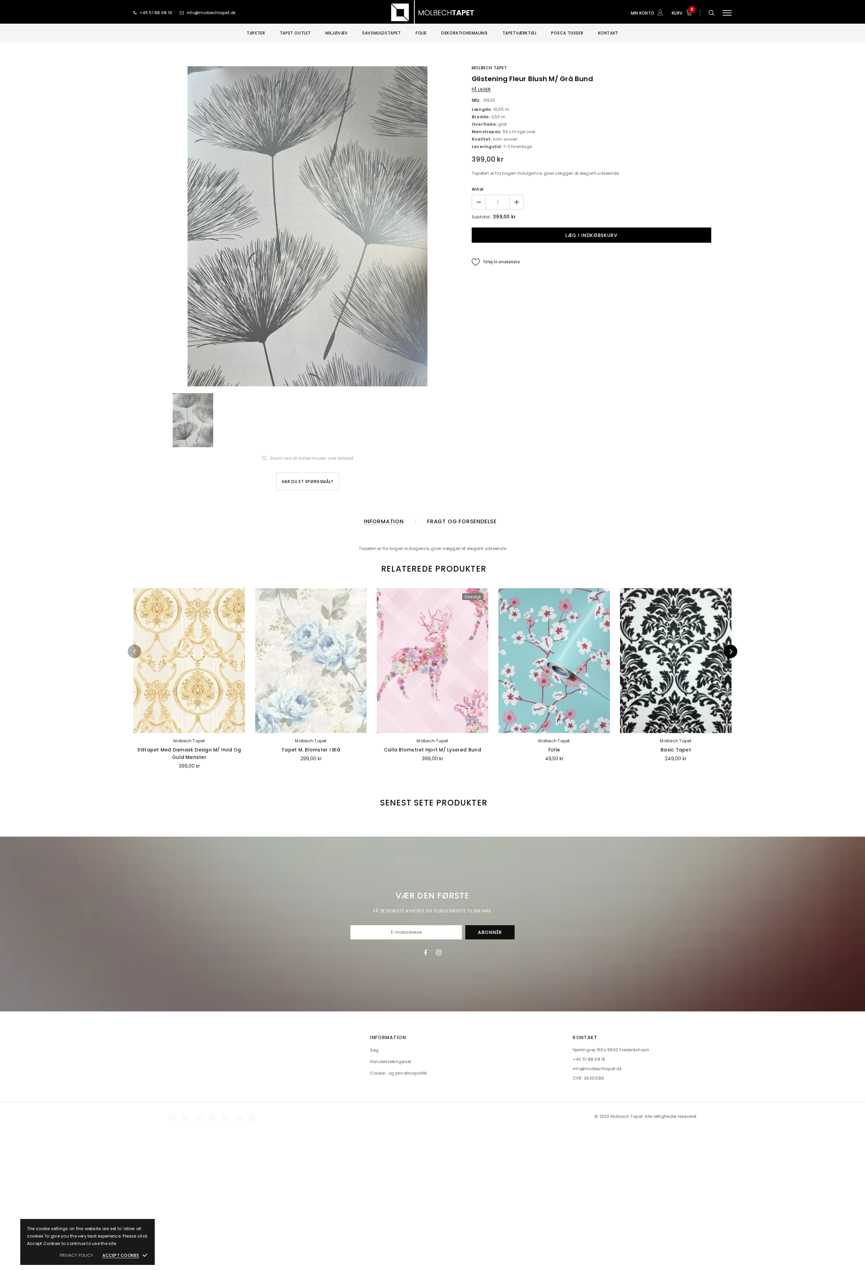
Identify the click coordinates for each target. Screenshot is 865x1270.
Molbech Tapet (489, 68)
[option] (307, 226)
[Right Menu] (727, 13)
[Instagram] (439, 953)
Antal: (478, 189)
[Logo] (432, 12)
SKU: (476, 100)
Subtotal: (481, 217)
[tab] (432, 568)
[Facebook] (425, 953)
